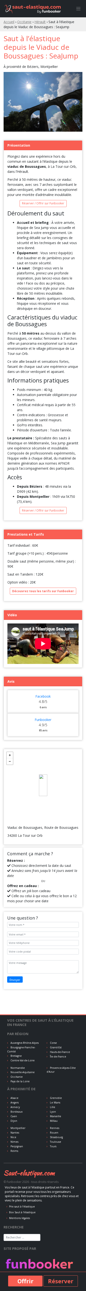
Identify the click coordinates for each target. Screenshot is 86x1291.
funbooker (43, 719)
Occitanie (24, 21)
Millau (53, 1120)
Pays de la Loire (20, 1081)
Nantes (14, 1132)
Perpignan (16, 1146)
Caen (13, 1116)
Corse (53, 1042)
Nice (13, 1137)
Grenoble (55, 1098)
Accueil (9, 21)
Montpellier (17, 1128)
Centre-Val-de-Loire (22, 1060)
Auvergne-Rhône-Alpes (24, 1042)
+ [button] (10, 755)
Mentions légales (19, 1218)
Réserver (60, 1281)
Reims (14, 1151)
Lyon (52, 1111)
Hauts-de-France (59, 1052)
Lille (52, 1107)
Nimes (14, 1141)
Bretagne (16, 1055)
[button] (10, 102)
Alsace (14, 1098)
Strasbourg (56, 1137)
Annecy (15, 1107)
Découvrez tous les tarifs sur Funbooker (43, 591)
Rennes (54, 1128)
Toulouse (55, 1141)
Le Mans (54, 1102)
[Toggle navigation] (78, 8)
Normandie (17, 1068)
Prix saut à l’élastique (22, 1206)
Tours (52, 1146)
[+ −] (43, 785)
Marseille (55, 1116)
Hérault (40, 21)
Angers (14, 1102)
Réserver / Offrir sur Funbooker (43, 203)
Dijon (13, 1120)
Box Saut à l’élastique (22, 1212)
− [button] (10, 761)
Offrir (25, 1281)
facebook (43, 696)
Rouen (53, 1132)
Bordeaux (16, 1111)
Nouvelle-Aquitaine (22, 1072)
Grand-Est (55, 1047)
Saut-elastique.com (29, 1173)
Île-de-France (57, 1056)
